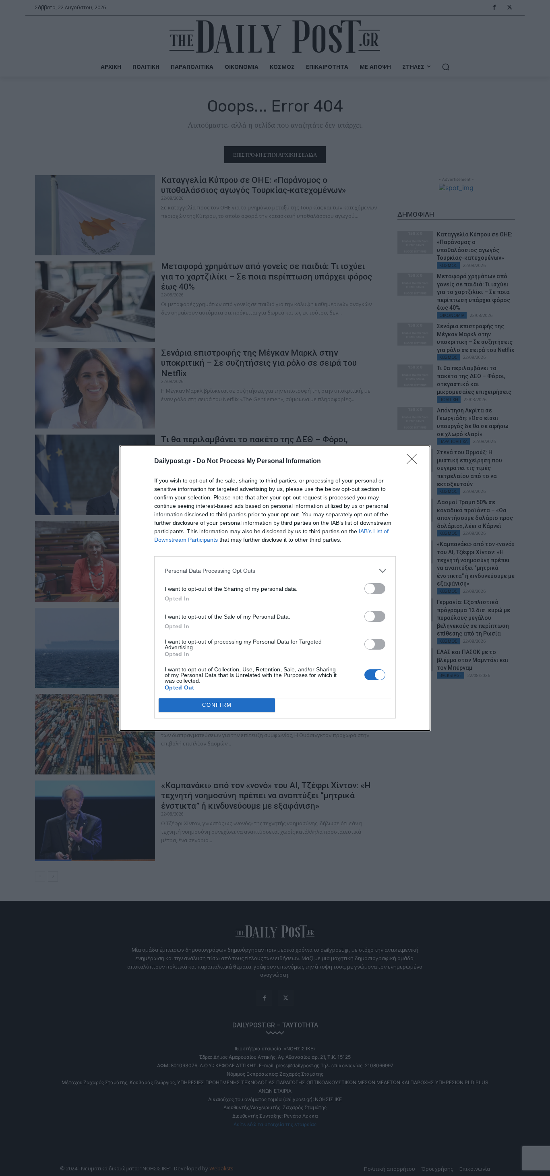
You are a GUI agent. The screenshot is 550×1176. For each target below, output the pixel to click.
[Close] (414, 461)
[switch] (374, 588)
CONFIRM (217, 705)
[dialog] (275, 588)
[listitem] (275, 571)
